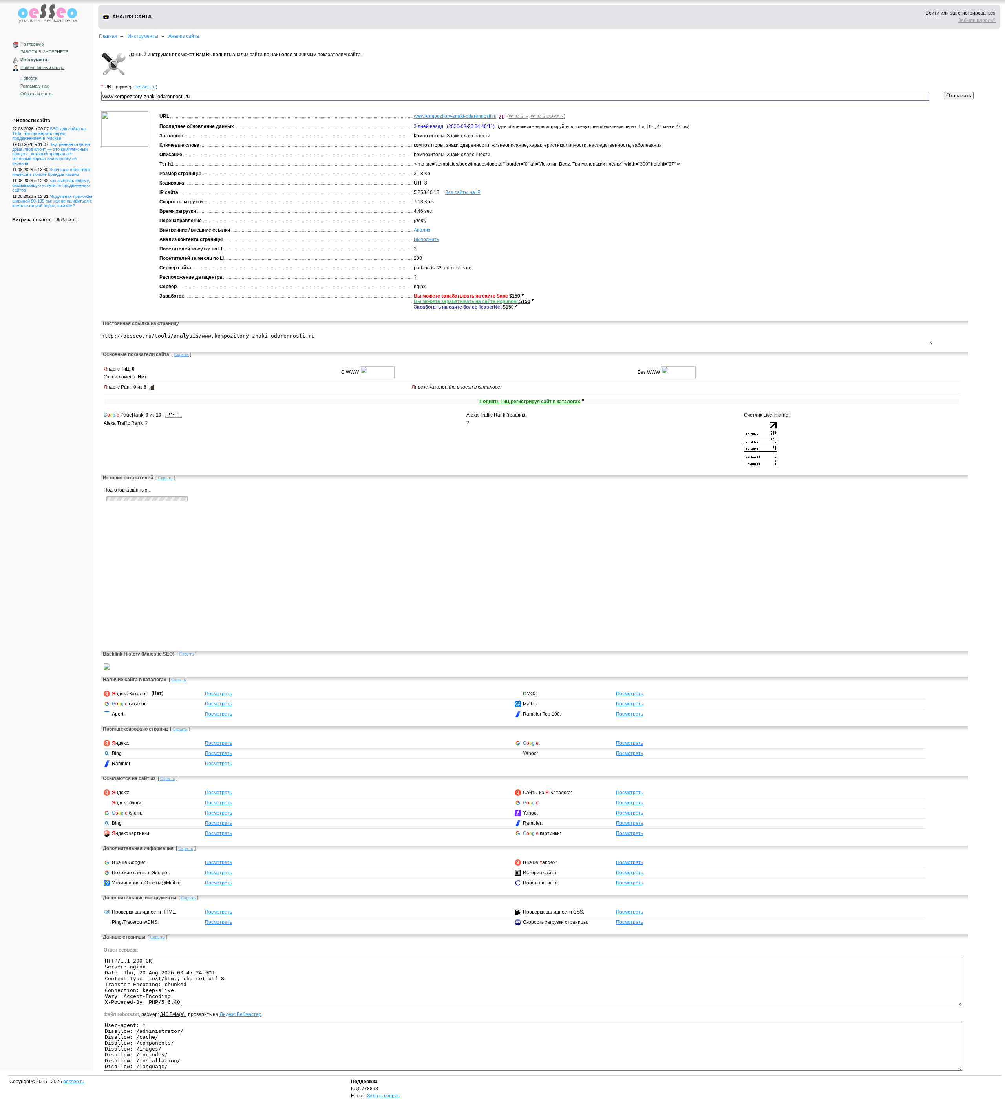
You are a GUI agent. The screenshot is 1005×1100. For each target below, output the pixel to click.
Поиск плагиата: (541, 883)
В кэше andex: (540, 862)
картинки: (542, 833)
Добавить (66, 219)
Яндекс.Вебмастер (240, 1014)
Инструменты (34, 59)
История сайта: (540, 872)
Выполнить (426, 239)
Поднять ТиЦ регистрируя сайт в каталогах (529, 401)
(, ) (536, 116)
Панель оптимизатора (42, 67)
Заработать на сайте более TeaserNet (458, 307)
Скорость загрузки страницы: (555, 922)
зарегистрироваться (973, 13)
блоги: (127, 813)
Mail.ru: (531, 704)
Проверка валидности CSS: (553, 912)
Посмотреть (218, 693)
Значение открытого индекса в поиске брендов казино (51, 172)
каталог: (129, 704)
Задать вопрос (383, 1095)
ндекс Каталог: (130, 693)
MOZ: (530, 693)
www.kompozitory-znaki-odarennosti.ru (455, 116)
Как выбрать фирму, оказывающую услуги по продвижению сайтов (51, 185)
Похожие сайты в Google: (140, 872)
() (157, 693)
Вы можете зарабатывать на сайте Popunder (466, 301)
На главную (32, 44)
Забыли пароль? (977, 20)
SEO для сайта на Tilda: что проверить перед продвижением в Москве (49, 133)
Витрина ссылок (31, 220)
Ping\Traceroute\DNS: (135, 922)
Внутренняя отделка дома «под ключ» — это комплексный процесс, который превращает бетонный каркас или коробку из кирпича (51, 154)
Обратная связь (36, 93)
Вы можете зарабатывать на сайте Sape (461, 296)
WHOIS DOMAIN (547, 116)
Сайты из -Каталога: (547, 792)
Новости (28, 78)
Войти (932, 13)
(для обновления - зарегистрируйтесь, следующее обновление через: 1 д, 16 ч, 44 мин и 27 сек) (594, 126)
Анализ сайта (183, 36)
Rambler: (122, 763)
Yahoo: (530, 753)
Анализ (422, 230)
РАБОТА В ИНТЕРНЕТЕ (44, 51)
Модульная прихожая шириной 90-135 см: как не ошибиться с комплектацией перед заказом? (52, 201)
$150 (514, 296)
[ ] (181, 354)
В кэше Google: (128, 862)
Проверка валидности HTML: (144, 912)
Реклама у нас (34, 86)
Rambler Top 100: (542, 714)
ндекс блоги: (127, 803)
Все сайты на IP (463, 192)
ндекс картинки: (131, 833)
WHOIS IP (518, 116)
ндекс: (120, 743)
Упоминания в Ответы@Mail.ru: (147, 883)
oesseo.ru (145, 87)
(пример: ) (136, 86)
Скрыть (181, 354)
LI (220, 249)
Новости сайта (33, 120)
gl (115, 415)
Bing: (117, 753)
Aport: (118, 714)
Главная (108, 36)
